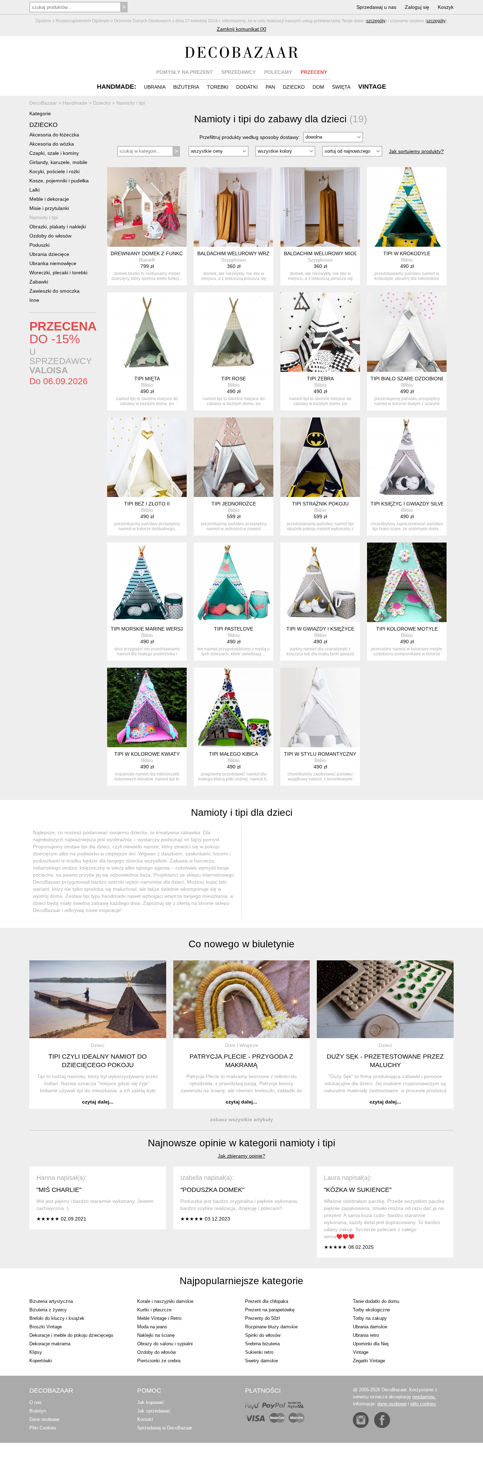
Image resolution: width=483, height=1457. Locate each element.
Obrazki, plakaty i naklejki (57, 226)
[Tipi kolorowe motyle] (407, 582)
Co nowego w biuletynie (241, 943)
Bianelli (147, 260)
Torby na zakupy (370, 1318)
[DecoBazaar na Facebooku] (382, 1420)
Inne (34, 300)
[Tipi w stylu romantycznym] (320, 707)
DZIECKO (294, 87)
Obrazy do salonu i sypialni (165, 1343)
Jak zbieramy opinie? (241, 1156)
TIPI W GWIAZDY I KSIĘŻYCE (320, 629)
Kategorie (40, 113)
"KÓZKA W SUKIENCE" (357, 1189)
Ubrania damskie (370, 1326)
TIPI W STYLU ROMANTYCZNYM (322, 754)
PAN (270, 87)
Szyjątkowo (233, 260)
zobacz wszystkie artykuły (241, 1119)
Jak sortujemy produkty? (416, 151)
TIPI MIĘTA (147, 378)
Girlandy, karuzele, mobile (58, 162)
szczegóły (375, 20)
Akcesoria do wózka (51, 144)
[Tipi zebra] (320, 332)
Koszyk (446, 7)
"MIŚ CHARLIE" (58, 1189)
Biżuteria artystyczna (51, 1301)
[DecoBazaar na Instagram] (361, 1420)
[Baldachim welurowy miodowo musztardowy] (320, 207)
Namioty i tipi (43, 217)
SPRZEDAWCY (238, 72)
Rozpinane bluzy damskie (271, 1326)
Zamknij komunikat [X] (241, 29)
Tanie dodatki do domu (376, 1301)
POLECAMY (278, 72)
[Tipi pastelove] (233, 582)
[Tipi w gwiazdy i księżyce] (320, 582)
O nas (35, 1402)
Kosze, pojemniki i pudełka (59, 180)
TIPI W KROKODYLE (406, 253)
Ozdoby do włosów (50, 236)
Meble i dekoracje (49, 199)
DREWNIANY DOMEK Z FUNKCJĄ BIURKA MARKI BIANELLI (179, 253)
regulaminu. (424, 1396)
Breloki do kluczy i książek (57, 1318)
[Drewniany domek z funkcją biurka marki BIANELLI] (147, 207)
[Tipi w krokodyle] (407, 207)
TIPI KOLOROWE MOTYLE (407, 629)
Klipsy (35, 1352)
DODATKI (247, 87)
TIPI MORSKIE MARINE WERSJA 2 (150, 629)
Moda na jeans (152, 1326)
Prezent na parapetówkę (270, 1309)
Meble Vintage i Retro (159, 1318)
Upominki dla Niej (371, 1343)
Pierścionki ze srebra (158, 1360)
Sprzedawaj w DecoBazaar (164, 1427)
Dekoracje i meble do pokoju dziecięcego (71, 1335)
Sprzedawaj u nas (376, 7)
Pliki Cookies (42, 1427)
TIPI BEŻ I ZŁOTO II (147, 504)
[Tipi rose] (233, 332)
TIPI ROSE (233, 378)
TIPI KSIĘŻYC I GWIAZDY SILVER (409, 504)
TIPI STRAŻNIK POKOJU (320, 504)
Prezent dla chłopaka (266, 1301)
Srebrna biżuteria (262, 1343)
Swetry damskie (261, 1360)
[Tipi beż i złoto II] (147, 457)
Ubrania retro (366, 1335)
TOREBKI (217, 87)
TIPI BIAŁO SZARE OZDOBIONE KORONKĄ (420, 378)
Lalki (34, 190)
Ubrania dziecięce (49, 254)
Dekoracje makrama (49, 1343)
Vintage (360, 1352)
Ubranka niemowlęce (52, 263)
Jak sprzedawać (153, 1411)
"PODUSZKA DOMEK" (212, 1189)
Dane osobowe (44, 1419)
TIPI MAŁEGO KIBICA (233, 754)
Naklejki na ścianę (156, 1335)
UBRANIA (154, 87)
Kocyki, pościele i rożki (54, 171)
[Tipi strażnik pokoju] (320, 457)
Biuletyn (37, 1411)
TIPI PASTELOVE (233, 629)
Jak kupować (150, 1402)
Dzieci (97, 1045)
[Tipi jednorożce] (233, 457)
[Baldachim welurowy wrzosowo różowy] (233, 207)
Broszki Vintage (45, 1326)
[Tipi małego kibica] (233, 707)
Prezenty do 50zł (262, 1318)
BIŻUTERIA (186, 87)
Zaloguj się (417, 7)
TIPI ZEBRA (320, 378)
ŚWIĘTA (341, 87)
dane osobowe (392, 1403)
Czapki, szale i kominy (54, 153)
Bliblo (407, 260)
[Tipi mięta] (147, 332)
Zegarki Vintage (369, 1360)
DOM (318, 87)
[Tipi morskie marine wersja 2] (147, 582)
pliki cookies (423, 1403)
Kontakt (145, 1419)
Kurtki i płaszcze (154, 1309)
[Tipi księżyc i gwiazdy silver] (407, 457)
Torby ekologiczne (371, 1309)
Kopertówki (40, 1360)
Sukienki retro (259, 1352)
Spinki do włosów (262, 1335)
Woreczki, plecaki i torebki (58, 272)
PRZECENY (314, 72)
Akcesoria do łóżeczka (54, 134)
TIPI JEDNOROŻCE (233, 504)
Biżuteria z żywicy (48, 1309)
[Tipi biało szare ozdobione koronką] (407, 332)
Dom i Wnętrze (241, 1045)
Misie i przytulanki (49, 208)
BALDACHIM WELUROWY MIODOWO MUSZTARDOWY (347, 253)
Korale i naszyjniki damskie (165, 1301)
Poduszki (39, 245)
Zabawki (38, 282)
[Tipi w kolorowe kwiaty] (147, 707)
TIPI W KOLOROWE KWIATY (147, 754)
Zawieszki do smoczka (54, 291)
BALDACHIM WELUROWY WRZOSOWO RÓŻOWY (255, 253)
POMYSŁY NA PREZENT (184, 72)
